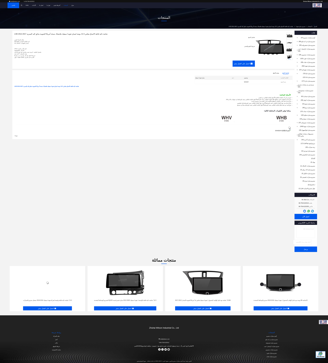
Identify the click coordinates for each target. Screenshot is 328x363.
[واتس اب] (308, 211)
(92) (306, 86)
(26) (310, 147)
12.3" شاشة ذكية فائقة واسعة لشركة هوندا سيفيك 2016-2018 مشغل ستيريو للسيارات (125, 300)
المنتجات (66, 5)
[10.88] (281, 283)
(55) (307, 45)
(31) (308, 104)
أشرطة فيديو (57, 5)
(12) (309, 77)
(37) (307, 122)
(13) (307, 111)
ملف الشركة (56, 336)
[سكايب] (312, 211)
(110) (307, 58)
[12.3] (203, 283)
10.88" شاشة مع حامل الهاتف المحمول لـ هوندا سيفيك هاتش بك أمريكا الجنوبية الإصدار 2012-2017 (280, 300)
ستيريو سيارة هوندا (300, 26)
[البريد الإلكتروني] (304, 211)
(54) (308, 139)
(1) (307, 166)
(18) (307, 130)
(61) (308, 96)
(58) (308, 66)
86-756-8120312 (29, 1)
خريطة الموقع (56, 346)
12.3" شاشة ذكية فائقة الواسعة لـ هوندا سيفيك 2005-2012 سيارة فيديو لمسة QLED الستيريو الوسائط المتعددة (203, 300)
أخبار (56, 339)
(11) (308, 151)
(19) (308, 115)
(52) (305, 135)
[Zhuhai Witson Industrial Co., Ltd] (317, 5)
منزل (72, 5)
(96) (307, 41)
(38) (308, 62)
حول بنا (48, 5)
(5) (307, 177)
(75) (309, 73)
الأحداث (34, 5)
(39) (306, 50)
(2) (313, 158)
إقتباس (13, 5)
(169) (307, 126)
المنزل (315, 26)
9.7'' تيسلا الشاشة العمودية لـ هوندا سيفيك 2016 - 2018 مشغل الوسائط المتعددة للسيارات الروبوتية (47, 300)
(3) (308, 173)
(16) (307, 119)
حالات (56, 343)
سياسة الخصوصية (56, 349)
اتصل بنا (41, 5)
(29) (307, 55)
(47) (308, 37)
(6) (309, 181)
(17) (308, 81)
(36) (308, 107)
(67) (307, 70)
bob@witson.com (15, 1)
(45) (305, 91)
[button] (289, 59)
